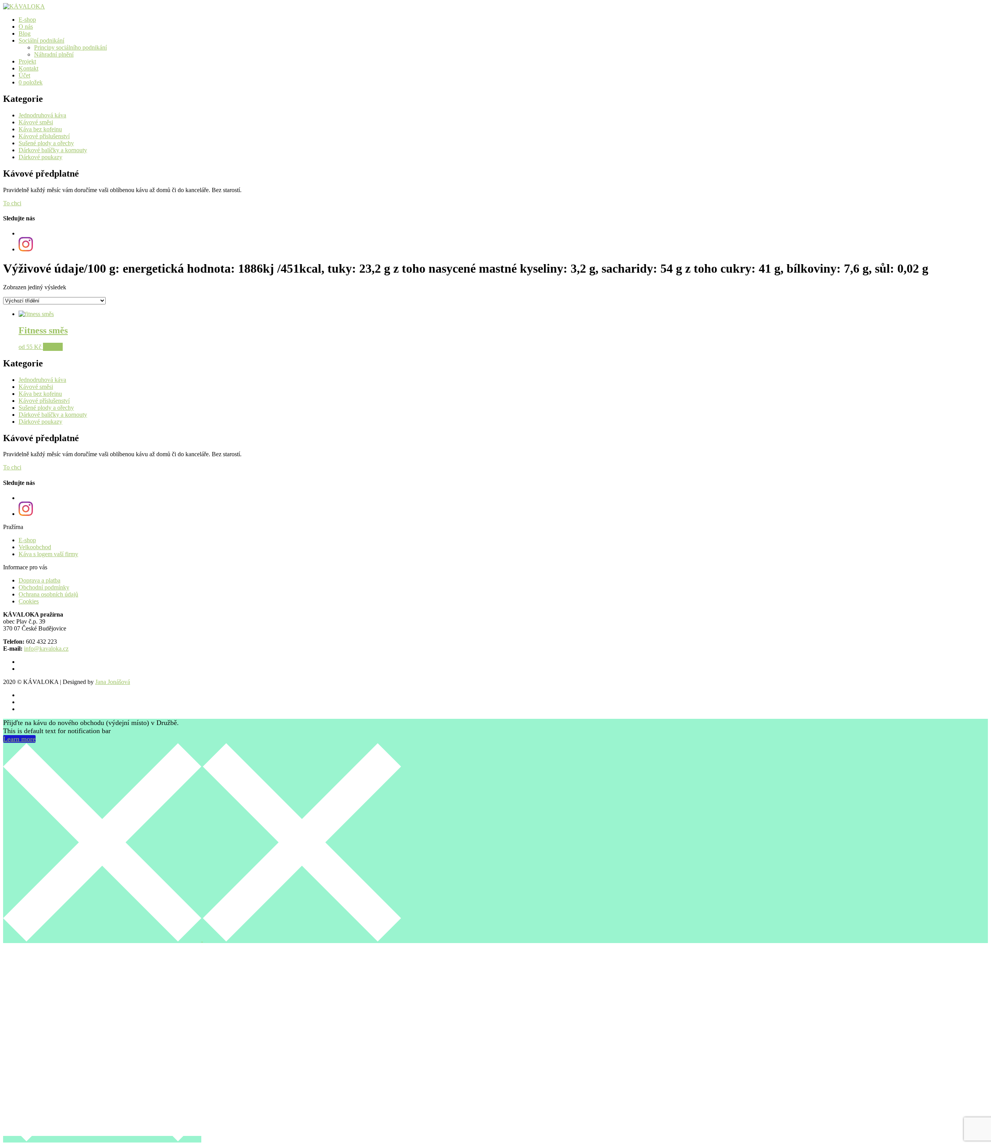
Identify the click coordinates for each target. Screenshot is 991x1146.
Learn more (19, 739)
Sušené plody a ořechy (46, 143)
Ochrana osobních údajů (48, 594)
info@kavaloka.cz (46, 648)
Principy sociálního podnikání (70, 47)
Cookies (29, 601)
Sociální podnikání (41, 40)
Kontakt (28, 68)
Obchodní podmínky (44, 587)
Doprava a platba (39, 580)
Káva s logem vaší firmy (48, 554)
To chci (12, 203)
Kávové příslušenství (44, 136)
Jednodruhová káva (42, 115)
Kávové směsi (36, 122)
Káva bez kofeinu (40, 129)
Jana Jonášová (112, 682)
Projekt (27, 61)
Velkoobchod (35, 547)
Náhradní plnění (54, 54)
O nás (26, 26)
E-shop (27, 19)
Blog (25, 33)
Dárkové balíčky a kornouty (53, 150)
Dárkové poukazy (40, 157)
